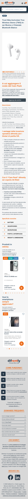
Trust (4, 15)
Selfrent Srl (13, 455)
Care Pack (13, 289)
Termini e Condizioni (11, 493)
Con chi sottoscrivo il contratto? (9, 428)
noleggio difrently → (14, 406)
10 (24, 72)
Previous (1, 50)
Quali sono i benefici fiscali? (8, 434)
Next (27, 50)
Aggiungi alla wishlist (15, 100)
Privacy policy (17, 491)
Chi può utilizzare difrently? (8, 419)
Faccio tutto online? (6, 425)
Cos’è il (6, 422)
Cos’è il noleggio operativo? (8, 416)
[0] (25, 3)
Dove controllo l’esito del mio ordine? (10, 431)
